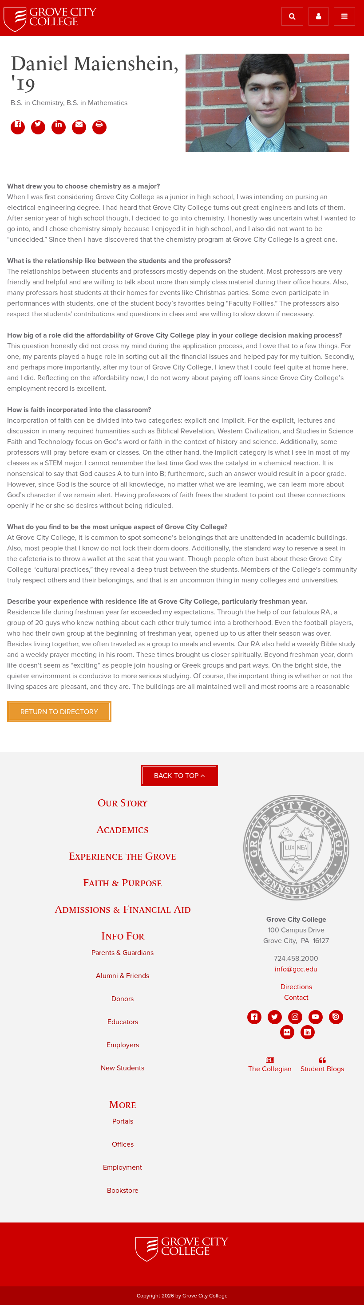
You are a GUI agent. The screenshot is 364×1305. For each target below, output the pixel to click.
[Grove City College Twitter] (275, 1017)
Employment (122, 1167)
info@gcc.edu (296, 969)
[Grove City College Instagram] (295, 1017)
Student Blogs (322, 1069)
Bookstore (122, 1190)
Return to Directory (59, 712)
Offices (123, 1144)
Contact (296, 997)
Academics (122, 829)
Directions (296, 987)
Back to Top (177, 775)
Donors (122, 998)
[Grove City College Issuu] (336, 1017)
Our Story (122, 803)
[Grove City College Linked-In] (308, 1032)
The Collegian (270, 1069)
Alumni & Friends (122, 975)
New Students (122, 1068)
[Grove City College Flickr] (287, 1032)
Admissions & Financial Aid (123, 909)
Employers (123, 1045)
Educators (122, 1022)
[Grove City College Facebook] (254, 1017)
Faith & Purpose (122, 882)
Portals (122, 1121)
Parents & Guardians (122, 952)
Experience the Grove (122, 856)
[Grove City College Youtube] (316, 1017)
